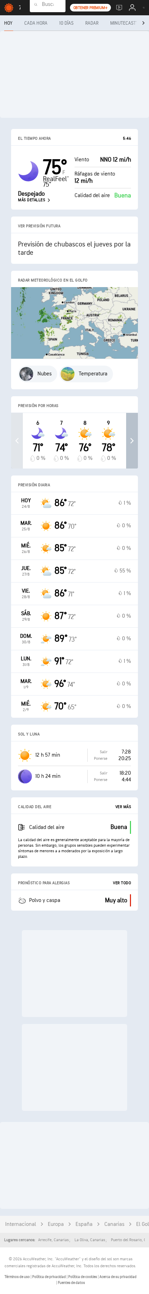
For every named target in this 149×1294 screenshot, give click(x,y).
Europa (56, 1224)
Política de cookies (83, 1277)
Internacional (20, 1224)
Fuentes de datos (71, 1282)
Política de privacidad (49, 1277)
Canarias (114, 1224)
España (84, 1224)
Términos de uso (17, 1277)
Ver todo (122, 883)
